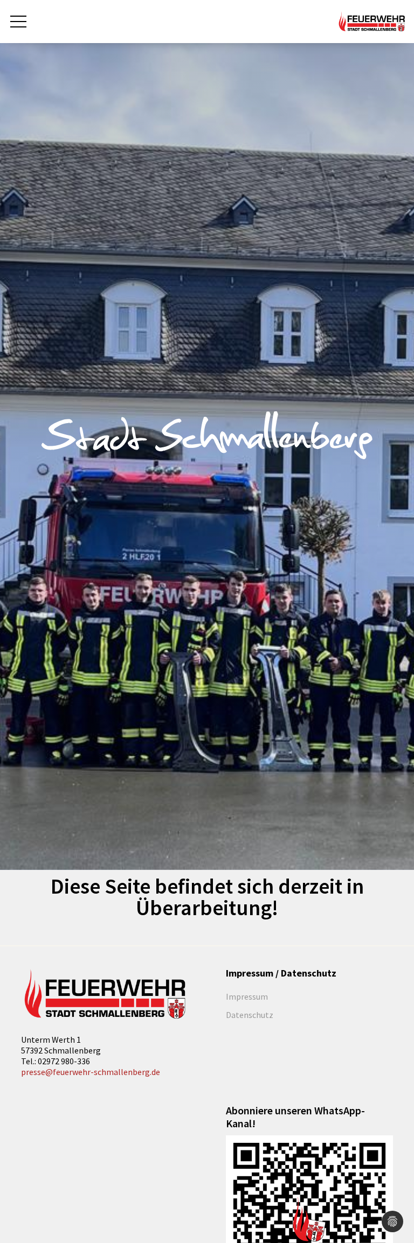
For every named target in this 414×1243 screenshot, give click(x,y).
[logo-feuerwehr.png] (104, 994)
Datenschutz (249, 1014)
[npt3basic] (371, 20)
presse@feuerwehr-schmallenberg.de (90, 1071)
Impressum (247, 996)
